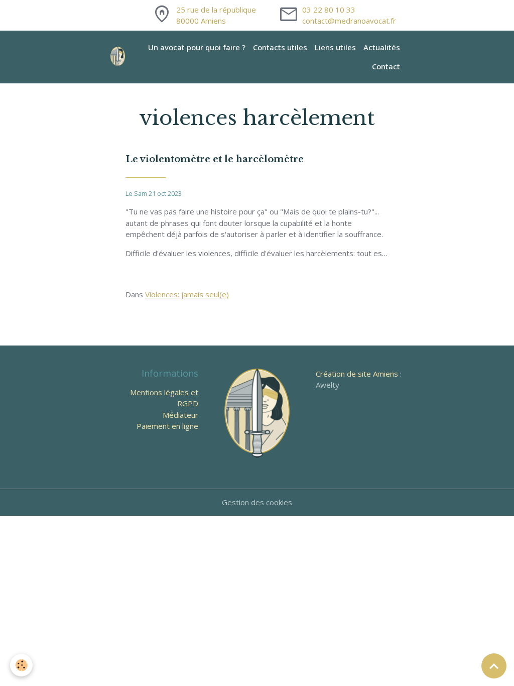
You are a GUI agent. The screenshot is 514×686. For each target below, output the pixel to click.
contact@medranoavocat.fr (349, 21)
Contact (386, 66)
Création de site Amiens (357, 374)
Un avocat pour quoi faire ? (196, 47)
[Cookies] (21, 665)
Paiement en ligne (167, 426)
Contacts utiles (280, 47)
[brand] (118, 57)
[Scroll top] (493, 665)
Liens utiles (335, 47)
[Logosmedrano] (257, 412)
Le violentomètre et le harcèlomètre (214, 159)
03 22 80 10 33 (328, 10)
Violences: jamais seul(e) (187, 294)
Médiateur (180, 415)
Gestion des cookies (257, 502)
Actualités (381, 47)
